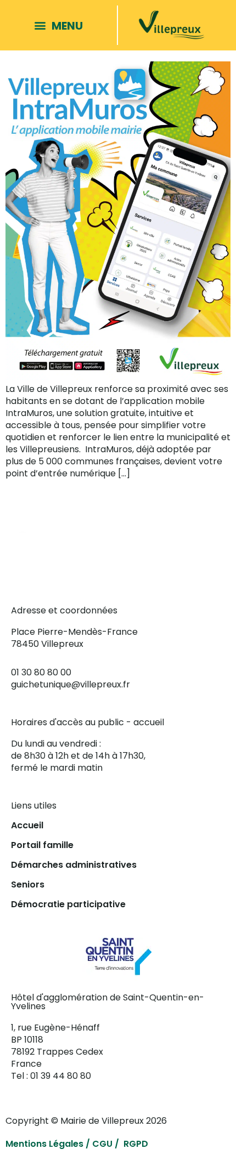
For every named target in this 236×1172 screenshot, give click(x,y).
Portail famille (42, 845)
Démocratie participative (68, 904)
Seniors (27, 884)
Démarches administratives (74, 864)
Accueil (27, 825)
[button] (61, 25)
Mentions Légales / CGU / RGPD (76, 1143)
